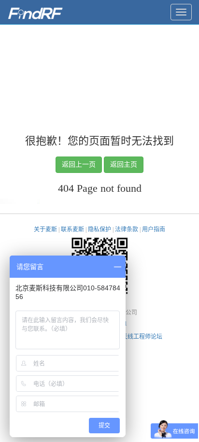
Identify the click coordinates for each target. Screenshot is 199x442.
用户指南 (153, 229)
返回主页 (123, 164)
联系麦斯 (72, 229)
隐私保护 (99, 229)
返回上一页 (79, 164)
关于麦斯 (45, 229)
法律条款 (126, 229)
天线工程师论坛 (142, 336)
